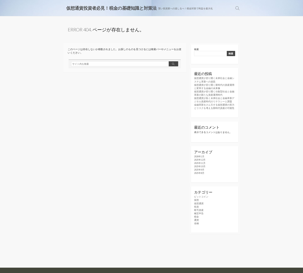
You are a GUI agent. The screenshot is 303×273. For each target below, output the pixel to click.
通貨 (196, 219)
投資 (196, 206)
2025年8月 (199, 172)
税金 (196, 216)
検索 (196, 49)
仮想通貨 (199, 203)
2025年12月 (199, 159)
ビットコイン (201, 196)
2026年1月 (199, 156)
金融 (196, 223)
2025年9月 (199, 169)
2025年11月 (199, 163)
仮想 (196, 199)
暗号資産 (199, 210)
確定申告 (199, 213)
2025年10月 (199, 166)
